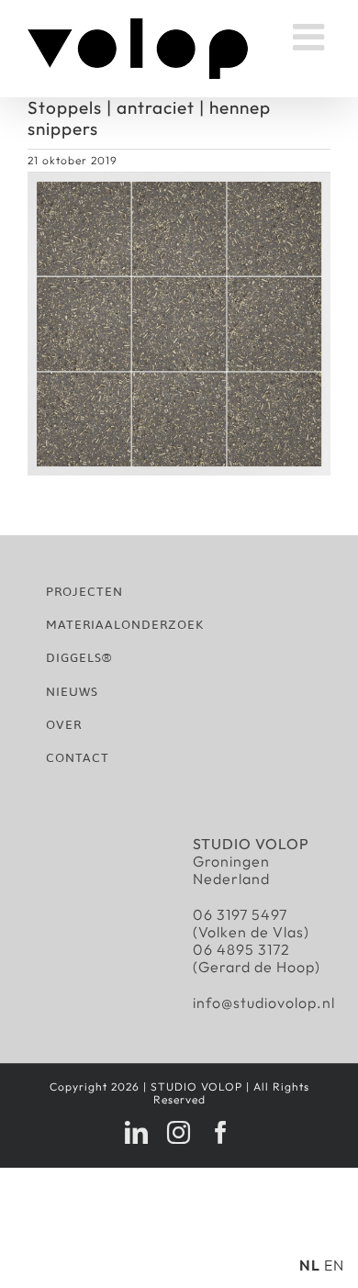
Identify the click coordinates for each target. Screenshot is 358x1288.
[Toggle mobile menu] (311, 36)
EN (334, 1265)
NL (309, 1265)
